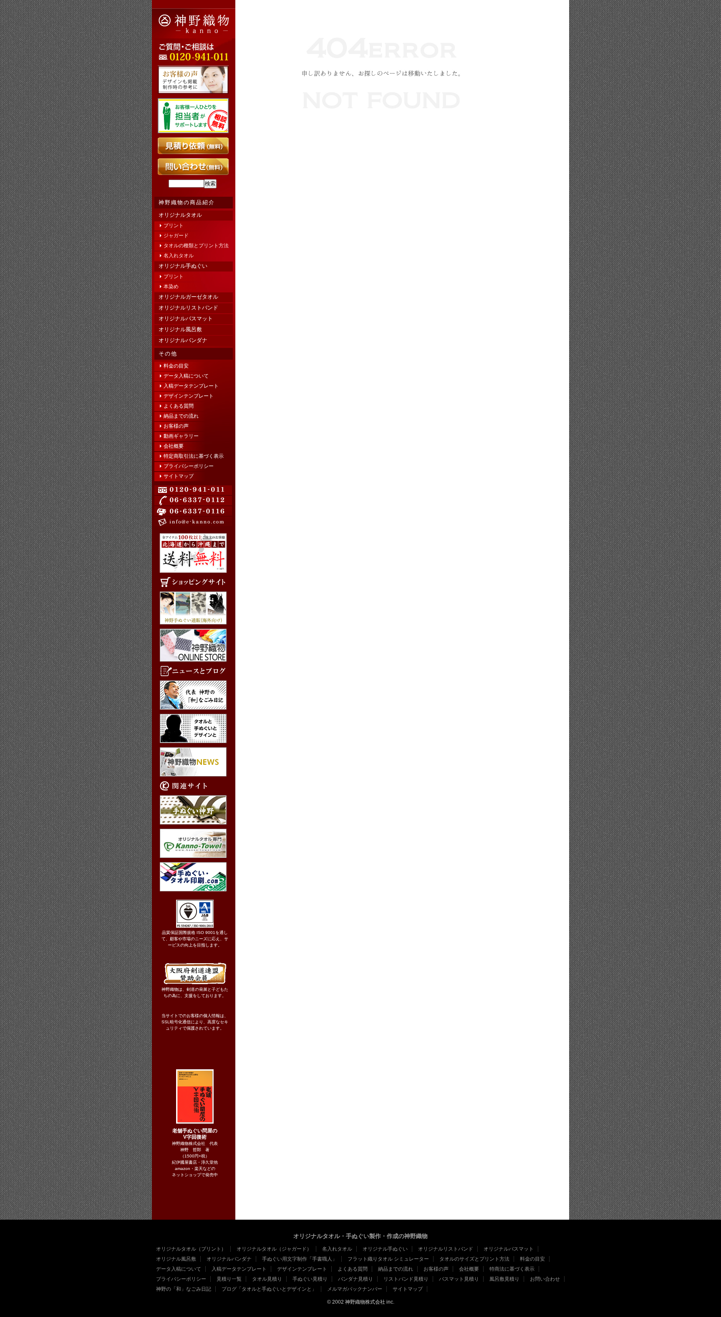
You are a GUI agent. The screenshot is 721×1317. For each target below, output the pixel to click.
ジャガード (176, 236)
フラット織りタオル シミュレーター (388, 1259)
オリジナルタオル (180, 215)
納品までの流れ (181, 416)
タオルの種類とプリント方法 (196, 246)
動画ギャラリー (181, 436)
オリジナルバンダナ (183, 340)
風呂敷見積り (504, 1279)
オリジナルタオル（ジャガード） (274, 1249)
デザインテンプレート (189, 396)
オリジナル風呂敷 (180, 329)
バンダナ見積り (355, 1279)
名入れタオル (179, 256)
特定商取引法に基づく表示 (194, 456)
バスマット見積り (459, 1279)
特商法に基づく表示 (511, 1269)
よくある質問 (179, 406)
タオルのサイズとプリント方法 (474, 1259)
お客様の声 (176, 426)
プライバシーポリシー (189, 466)
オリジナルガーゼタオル (188, 297)
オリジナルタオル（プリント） (191, 1249)
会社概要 (174, 446)
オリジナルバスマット (186, 318)
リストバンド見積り (406, 1279)
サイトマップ (179, 476)
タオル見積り (267, 1279)
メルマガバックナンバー (354, 1289)
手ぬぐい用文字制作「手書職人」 (299, 1259)
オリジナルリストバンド (188, 308)
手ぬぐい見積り (310, 1279)
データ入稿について (186, 376)
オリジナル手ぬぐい (183, 266)
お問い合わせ (545, 1279)
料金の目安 (176, 366)
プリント (174, 225)
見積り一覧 (229, 1279)
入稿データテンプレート (191, 386)
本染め (171, 286)
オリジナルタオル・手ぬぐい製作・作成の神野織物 (360, 1236)
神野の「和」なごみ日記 (183, 1289)
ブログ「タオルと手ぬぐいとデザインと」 (269, 1289)
